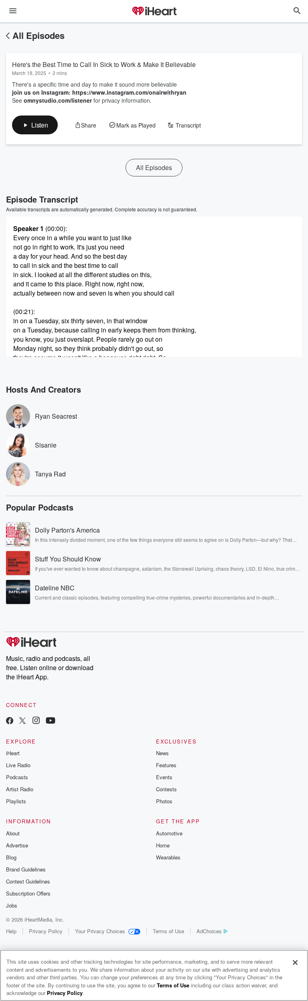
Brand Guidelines (26, 869)
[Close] (295, 962)
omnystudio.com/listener (58, 100)
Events (164, 777)
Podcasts (17, 777)
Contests (166, 789)
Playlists (16, 801)
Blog (11, 857)
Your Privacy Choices (100, 931)
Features (166, 765)
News (162, 753)
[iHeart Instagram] (36, 721)
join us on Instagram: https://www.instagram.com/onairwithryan (99, 92)
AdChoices (209, 931)
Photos (164, 801)
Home (163, 845)
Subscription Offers (28, 893)
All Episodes (38, 35)
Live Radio (18, 765)
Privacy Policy (46, 931)
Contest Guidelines (28, 881)
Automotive (169, 833)
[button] (35, 125)
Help (11, 931)
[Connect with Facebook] (9, 721)
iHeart (13, 753)
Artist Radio (19, 789)
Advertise (17, 845)
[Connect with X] (22, 721)
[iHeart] (154, 12)
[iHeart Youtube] (50, 721)
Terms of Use (168, 931)
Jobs (11, 905)
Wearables (168, 857)
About (13, 833)
